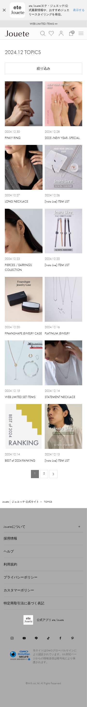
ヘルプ (9, 551)
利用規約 (10, 564)
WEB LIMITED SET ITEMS (20, 397)
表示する (79, 10)
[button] (43, 33)
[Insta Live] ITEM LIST (57, 201)
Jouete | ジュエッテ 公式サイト (20, 501)
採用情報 (10, 538)
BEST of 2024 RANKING (20, 460)
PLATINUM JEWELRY (57, 333)
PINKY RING (13, 138)
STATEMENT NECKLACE (60, 397)
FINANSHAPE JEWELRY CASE (23, 333)
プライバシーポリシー (20, 577)
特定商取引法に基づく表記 (24, 603)
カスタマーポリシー (19, 590)
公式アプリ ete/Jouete (50, 620)
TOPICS (48, 501)
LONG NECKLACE (16, 201)
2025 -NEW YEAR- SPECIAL (62, 138)
